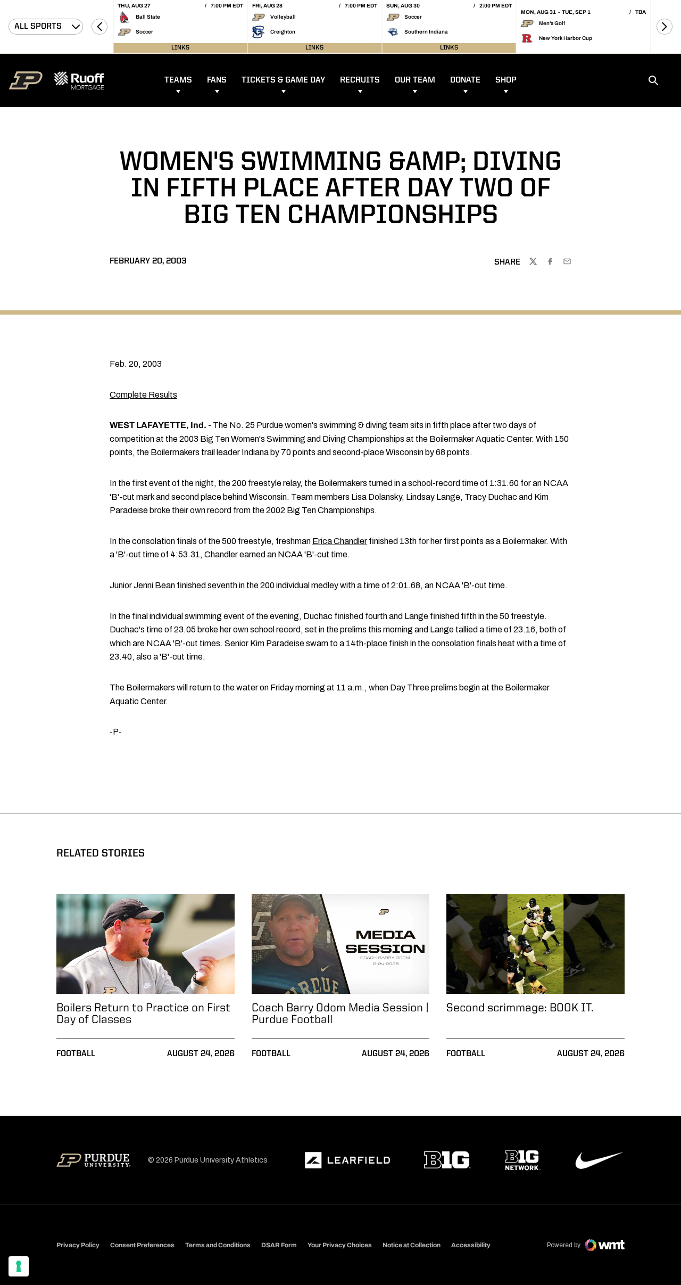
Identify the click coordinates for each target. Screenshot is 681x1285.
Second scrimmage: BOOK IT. (520, 1008)
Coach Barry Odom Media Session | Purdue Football (340, 1014)
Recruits (360, 80)
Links (180, 48)
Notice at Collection (412, 1245)
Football (75, 1054)
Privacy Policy (77, 1245)
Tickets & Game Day (283, 80)
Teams (178, 80)
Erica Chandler (339, 541)
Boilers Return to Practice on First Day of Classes (143, 1014)
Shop (506, 80)
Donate (465, 80)
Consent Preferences (142, 1245)
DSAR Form (279, 1245)
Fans (217, 80)
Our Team (415, 80)
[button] (99, 27)
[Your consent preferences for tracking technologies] (19, 1266)
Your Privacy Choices (340, 1245)
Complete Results (143, 394)
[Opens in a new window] (347, 1160)
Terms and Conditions (218, 1245)
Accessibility (471, 1245)
